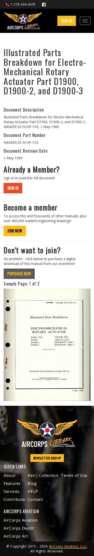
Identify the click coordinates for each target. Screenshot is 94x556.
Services (12, 491)
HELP (33, 491)
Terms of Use (74, 475)
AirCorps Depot (19, 528)
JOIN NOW (14, 231)
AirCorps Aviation (21, 520)
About (9, 475)
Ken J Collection (43, 475)
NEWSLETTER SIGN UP (47, 457)
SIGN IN (13, 188)
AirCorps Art (16, 536)
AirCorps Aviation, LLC (68, 546)
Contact (35, 499)
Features (12, 483)
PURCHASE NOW (19, 274)
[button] (10, 345)
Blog (32, 483)
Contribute (14, 499)
